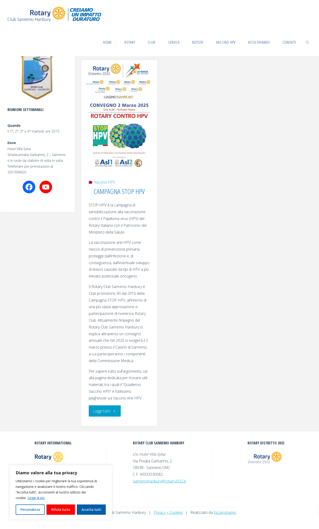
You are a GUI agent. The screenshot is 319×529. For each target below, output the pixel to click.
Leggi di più (36, 498)
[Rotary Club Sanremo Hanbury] (55, 14)
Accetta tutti (91, 509)
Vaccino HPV (104, 182)
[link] (307, 42)
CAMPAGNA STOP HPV (119, 191)
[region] (60, 492)
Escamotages (225, 512)
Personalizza (30, 509)
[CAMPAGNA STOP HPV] (119, 115)
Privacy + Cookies (168, 512)
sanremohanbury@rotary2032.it (159, 481)
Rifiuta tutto (60, 509)
